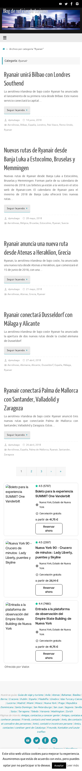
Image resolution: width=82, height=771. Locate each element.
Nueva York (50, 703)
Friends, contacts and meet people (41, 719)
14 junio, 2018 (34, 120)
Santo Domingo (23, 707)
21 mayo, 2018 (34, 289)
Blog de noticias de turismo (25, 11)
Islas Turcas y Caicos (71, 699)
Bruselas (34, 223)
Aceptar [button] (59, 765)
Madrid (21, 703)
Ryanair (8, 129)
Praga (61, 703)
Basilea (76, 695)
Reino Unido (66, 124)
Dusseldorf (47, 365)
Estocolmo (45, 223)
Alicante (35, 365)
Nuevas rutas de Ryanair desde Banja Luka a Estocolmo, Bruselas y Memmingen (39, 159)
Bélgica (24, 223)
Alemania (25, 365)
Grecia (32, 294)
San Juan (58, 707)
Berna (3, 699)
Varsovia (44, 711)
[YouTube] (60, 4)
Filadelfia (43, 699)
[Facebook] (71, 4)
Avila (47, 695)
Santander (64, 449)
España (32, 124)
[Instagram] (77, 4)
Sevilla (78, 707)
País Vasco (52, 124)
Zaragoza (9, 454)
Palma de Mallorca (39, 449)
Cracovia (13, 699)
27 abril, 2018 (33, 360)
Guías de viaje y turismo (30, 695)
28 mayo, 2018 (34, 218)
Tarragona (23, 711)
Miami (30, 703)
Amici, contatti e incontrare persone (52, 723)
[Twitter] (66, 4)
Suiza (13, 711)
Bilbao (23, 124)
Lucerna (11, 703)
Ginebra (54, 699)
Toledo (34, 711)
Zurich (69, 711)
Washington (57, 711)
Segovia (69, 707)
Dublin (23, 699)
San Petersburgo (42, 707)
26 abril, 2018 (33, 444)
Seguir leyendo (16, 110)
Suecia (65, 223)
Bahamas (66, 695)
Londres (41, 124)
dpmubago (14, 120)
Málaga (67, 365)
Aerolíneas (13, 124)
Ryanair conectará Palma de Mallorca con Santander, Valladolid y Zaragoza (41, 399)
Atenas (24, 294)
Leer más (73, 765)
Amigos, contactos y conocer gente (40, 715)
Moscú (38, 703)
